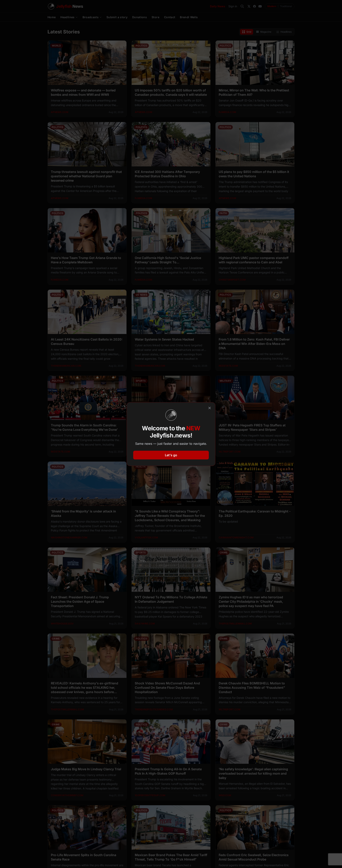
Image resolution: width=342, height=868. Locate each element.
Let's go (171, 455)
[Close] (209, 408)
